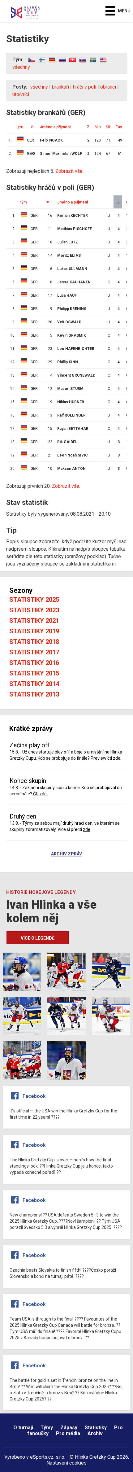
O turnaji (23, 1428)
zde (116, 758)
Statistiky (96, 1428)
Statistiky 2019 (34, 631)
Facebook (34, 1096)
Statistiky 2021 (34, 620)
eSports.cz (42, 1457)
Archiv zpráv (66, 854)
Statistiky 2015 (34, 673)
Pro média (68, 1433)
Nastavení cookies (66, 1463)
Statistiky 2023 (34, 610)
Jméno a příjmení (72, 202)
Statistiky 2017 (34, 652)
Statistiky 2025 (34, 599)
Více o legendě (37, 938)
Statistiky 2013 (34, 694)
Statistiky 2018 (34, 641)
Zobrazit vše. (66, 486)
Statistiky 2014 (34, 684)
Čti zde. (40, 793)
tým (23, 202)
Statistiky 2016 (34, 662)
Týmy (47, 1428)
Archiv (95, 1433)
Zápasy (68, 1428)
